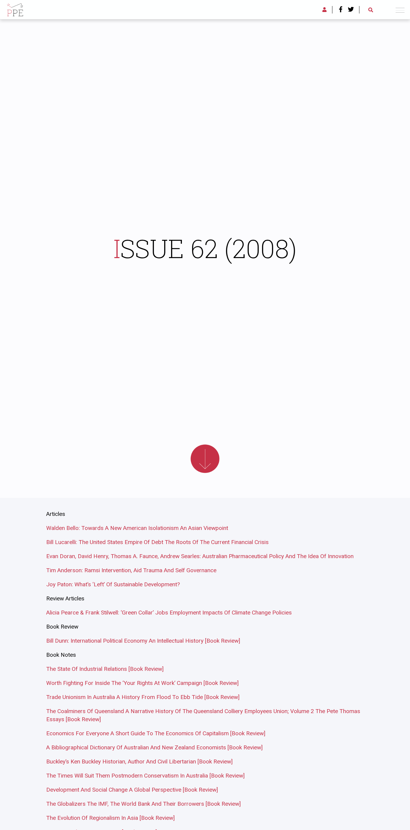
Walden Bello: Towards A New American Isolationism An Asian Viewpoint (137, 528)
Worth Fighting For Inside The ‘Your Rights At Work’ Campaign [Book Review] (142, 683)
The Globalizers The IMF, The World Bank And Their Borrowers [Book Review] (143, 803)
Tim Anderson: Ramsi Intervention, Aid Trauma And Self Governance (131, 570)
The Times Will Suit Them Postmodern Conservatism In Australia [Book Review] (145, 775)
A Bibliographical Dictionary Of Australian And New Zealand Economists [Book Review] (154, 747)
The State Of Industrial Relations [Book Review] (105, 668)
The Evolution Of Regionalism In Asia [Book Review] (110, 817)
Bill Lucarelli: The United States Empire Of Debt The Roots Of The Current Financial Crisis (157, 542)
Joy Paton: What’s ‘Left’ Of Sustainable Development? (113, 584)
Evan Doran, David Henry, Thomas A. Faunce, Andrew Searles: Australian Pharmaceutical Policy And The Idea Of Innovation (200, 556)
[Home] (15, 9)
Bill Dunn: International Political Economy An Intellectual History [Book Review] (143, 640)
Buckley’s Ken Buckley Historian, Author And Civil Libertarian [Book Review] (139, 761)
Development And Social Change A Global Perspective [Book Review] (132, 789)
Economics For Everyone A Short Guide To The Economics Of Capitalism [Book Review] (155, 733)
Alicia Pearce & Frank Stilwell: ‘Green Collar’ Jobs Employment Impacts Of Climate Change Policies (169, 612)
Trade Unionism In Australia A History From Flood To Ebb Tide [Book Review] (143, 697)
